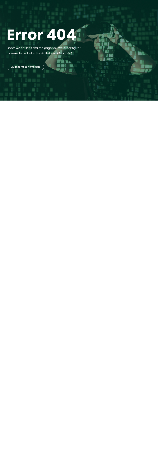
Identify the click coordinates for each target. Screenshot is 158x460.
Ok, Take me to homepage (25, 66)
